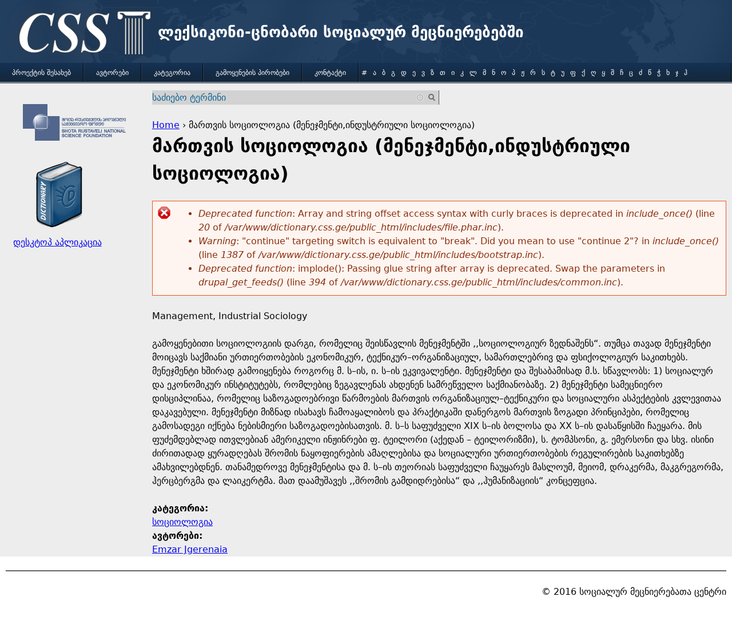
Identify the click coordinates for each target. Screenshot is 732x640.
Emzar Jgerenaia (190, 549)
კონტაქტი (330, 73)
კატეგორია (172, 73)
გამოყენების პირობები (252, 73)
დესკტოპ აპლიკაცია (57, 242)
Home (166, 125)
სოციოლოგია (182, 521)
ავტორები (112, 73)
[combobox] (288, 97)
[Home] (82, 34)
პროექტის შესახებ (41, 73)
